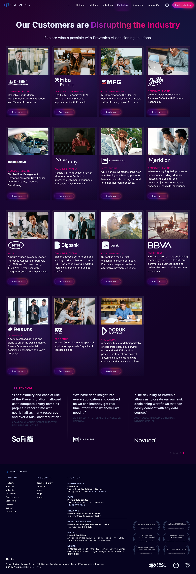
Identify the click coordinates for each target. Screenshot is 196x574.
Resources (138, 5)
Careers (9, 504)
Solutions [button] (93, 5)
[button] (68, 5)
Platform (10, 483)
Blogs (39, 493)
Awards (40, 497)
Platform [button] (80, 5)
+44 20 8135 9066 (76, 505)
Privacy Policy (12, 564)
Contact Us (153, 5)
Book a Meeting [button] (183, 5)
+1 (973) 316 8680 (97, 491)
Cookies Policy (28, 564)
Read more (17, 112)
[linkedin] (12, 559)
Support (9, 508)
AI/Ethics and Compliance (49, 564)
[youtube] (7, 559)
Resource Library (45, 483)
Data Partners (12, 497)
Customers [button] (122, 5)
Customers (11, 493)
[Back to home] (17, 5)
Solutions (10, 486)
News (39, 490)
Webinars (41, 486)
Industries (10, 490)
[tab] (170, 453)
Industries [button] (108, 5)
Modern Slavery (70, 564)
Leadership (11, 501)
